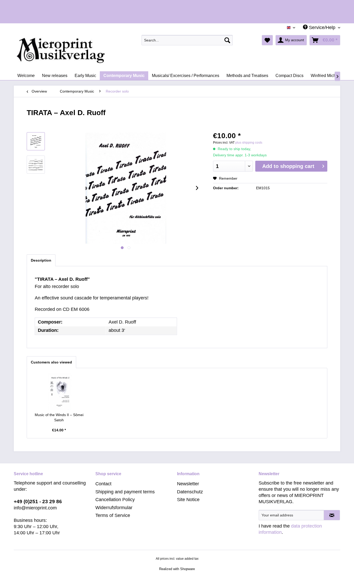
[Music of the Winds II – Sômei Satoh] (59, 391)
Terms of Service (112, 515)
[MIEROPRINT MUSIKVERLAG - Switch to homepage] (81, 50)
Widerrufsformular (113, 507)
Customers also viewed (51, 362)
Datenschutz (190, 491)
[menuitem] (187, 40)
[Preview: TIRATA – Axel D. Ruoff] (36, 141)
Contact (103, 483)
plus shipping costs (248, 142)
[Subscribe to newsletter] (332, 515)
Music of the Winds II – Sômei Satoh (59, 417)
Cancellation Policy (115, 499)
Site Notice (188, 499)
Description (41, 260)
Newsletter (188, 483)
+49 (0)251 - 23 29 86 (38, 501)
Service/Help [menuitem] (322, 27)
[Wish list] (267, 40)
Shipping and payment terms (125, 491)
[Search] (227, 40)
